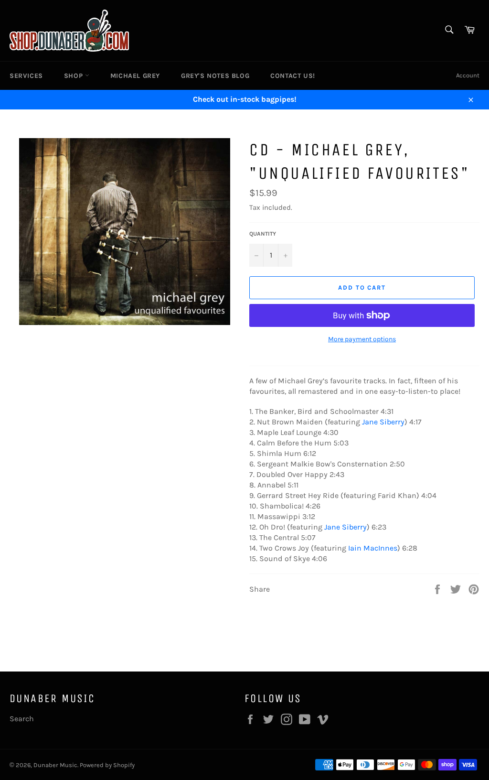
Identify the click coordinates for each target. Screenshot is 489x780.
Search (22, 718)
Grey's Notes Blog (215, 76)
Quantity (262, 233)
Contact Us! (292, 76)
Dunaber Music (55, 765)
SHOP (74, 76)
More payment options (362, 339)
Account (467, 75)
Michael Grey (135, 76)
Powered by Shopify (107, 765)
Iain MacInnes (372, 547)
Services (26, 76)
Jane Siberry (383, 421)
